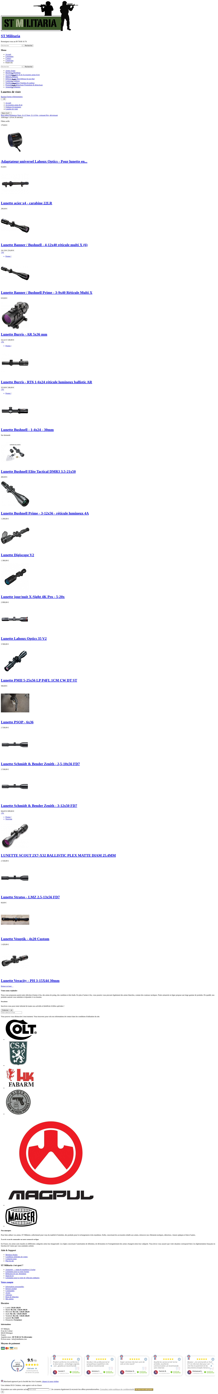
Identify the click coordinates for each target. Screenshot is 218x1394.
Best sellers (5, 115)
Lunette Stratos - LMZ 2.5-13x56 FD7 (30, 897)
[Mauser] (21, 1226)
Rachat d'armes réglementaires (12, 97)
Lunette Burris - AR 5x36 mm (24, 334)
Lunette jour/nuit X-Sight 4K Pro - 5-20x (33, 597)
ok (3, 99)
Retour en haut (7, 986)
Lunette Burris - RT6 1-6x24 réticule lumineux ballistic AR (46, 382)
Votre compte (7, 1282)
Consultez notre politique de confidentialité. (117, 1389)
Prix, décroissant (52, 115)
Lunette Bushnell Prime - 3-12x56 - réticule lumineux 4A (45, 513)
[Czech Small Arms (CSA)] (18, 1065)
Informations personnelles (14, 1287)
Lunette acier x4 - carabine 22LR (26, 203)
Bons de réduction (12, 1297)
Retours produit (11, 1289)
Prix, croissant (40, 115)
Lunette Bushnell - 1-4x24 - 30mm (27, 430)
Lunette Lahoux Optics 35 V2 (24, 638)
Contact (8, 58)
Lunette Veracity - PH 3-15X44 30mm (30, 981)
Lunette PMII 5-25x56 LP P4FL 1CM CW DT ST (39, 680)
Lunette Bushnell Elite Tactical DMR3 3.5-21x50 (38, 471)
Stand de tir (9, 1276)
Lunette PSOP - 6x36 (17, 722)
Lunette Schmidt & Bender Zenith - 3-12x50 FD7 (39, 806)
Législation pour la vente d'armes (17, 1272)
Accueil (8, 54)
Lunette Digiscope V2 (17, 555)
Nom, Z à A (30, 115)
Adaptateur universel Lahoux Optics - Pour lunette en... (44, 161)
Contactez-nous (11, 1259)
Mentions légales (11, 1255)
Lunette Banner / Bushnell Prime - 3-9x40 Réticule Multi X (46, 292)
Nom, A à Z (6, 113)
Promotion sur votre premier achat (14, 1389)
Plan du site (9, 1261)
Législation (9, 56)
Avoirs (7, 1293)
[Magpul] (50, 1205)
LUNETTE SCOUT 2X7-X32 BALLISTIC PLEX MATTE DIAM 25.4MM (58, 855)
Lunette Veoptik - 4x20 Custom (25, 939)
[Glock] (18, 1114)
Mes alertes (9, 1299)
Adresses (8, 1295)
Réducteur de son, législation (15, 1274)
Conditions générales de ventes (16, 1257)
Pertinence (13, 115)
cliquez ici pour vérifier (50, 1381)
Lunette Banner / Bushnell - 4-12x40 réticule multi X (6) (44, 245)
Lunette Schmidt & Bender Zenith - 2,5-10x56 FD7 (40, 764)
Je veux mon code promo (144, 1389)
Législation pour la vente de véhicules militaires (22, 1278)
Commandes (9, 1291)
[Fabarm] (20, 1088)
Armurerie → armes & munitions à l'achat (20, 1270)
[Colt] (21, 1039)
